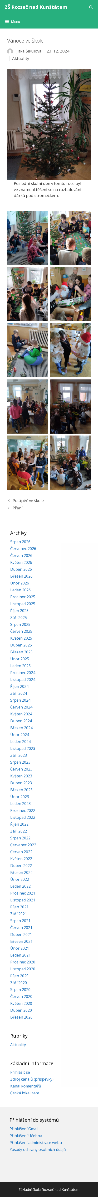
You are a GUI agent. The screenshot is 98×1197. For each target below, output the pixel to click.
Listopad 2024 (22, 679)
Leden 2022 (20, 886)
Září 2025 (18, 617)
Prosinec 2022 (22, 810)
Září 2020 (18, 982)
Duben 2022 (21, 865)
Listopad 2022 (22, 817)
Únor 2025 (19, 658)
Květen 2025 (21, 638)
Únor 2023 (19, 796)
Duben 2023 (21, 782)
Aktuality (20, 58)
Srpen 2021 (20, 920)
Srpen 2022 (20, 838)
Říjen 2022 (19, 824)
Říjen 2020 (19, 975)
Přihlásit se (20, 1072)
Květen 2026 (21, 562)
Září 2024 (18, 693)
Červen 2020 (21, 996)
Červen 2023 (21, 769)
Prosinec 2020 (22, 962)
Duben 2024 (21, 720)
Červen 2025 (21, 631)
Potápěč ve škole (28, 500)
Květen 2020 (21, 1003)
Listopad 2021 (22, 900)
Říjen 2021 (19, 907)
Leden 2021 (20, 955)
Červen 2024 (21, 707)
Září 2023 (18, 755)
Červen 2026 (21, 555)
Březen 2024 (21, 727)
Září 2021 (18, 913)
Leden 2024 (20, 741)
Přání (18, 508)
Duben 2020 (21, 1010)
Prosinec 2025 (22, 596)
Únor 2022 (19, 879)
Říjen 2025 (19, 610)
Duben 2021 (21, 934)
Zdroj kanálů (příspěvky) (32, 1079)
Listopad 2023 (22, 748)
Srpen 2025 (20, 624)
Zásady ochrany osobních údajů (38, 1149)
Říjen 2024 (19, 686)
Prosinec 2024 (22, 672)
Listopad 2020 (22, 969)
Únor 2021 (19, 948)
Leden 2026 (20, 590)
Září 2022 (18, 831)
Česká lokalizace (24, 1093)
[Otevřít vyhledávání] (91, 7)
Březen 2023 (21, 789)
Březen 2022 (21, 872)
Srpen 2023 (20, 762)
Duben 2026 (21, 569)
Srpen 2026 (20, 541)
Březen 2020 (21, 1017)
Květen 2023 (21, 776)
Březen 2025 (21, 652)
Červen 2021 (21, 927)
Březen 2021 (21, 941)
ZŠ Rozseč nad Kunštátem (36, 7)
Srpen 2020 (20, 989)
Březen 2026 (21, 576)
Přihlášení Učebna (26, 1135)
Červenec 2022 (23, 844)
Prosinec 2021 (22, 893)
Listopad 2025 (22, 603)
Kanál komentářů (25, 1086)
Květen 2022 (21, 858)
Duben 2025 (21, 645)
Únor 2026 (19, 583)
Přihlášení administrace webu (36, 1142)
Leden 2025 (20, 665)
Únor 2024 (19, 734)
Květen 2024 (21, 714)
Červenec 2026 (23, 548)
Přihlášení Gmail (24, 1128)
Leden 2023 (20, 803)
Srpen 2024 (20, 700)
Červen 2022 (21, 851)
